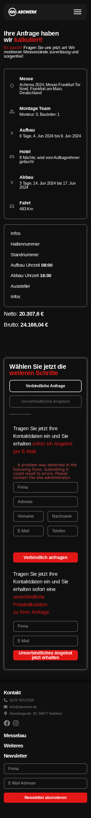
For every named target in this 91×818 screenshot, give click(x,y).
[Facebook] (7, 723)
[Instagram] (16, 723)
